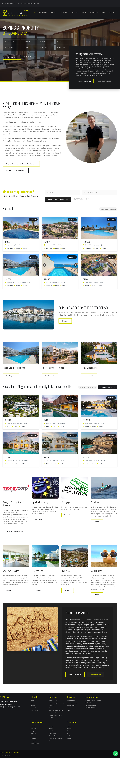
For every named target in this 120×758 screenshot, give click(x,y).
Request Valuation (84, 81)
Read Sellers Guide (104, 81)
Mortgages (64, 12)
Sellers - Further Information (15, 170)
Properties (43, 12)
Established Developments (56, 713)
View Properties (11, 376)
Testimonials (34, 708)
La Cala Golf (52, 726)
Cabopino (33, 731)
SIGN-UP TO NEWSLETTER (58, 199)
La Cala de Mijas (35, 743)
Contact (33, 705)
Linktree (69, 736)
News (103, 12)
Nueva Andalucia (53, 736)
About (111, 12)
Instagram (69, 726)
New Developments (54, 708)
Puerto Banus (52, 733)
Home (35, 12)
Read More (38, 519)
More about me (95, 675)
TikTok (69, 731)
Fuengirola (33, 740)
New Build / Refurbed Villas (56, 710)
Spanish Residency (90, 707)
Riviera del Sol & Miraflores (56, 738)
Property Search (53, 700)
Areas (84, 12)
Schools (51, 740)
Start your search (75, 675)
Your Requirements (72, 703)
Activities (33, 726)
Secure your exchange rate (14, 531)
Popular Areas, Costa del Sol (56, 703)
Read (97, 595)
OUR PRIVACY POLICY (81, 199)
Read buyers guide (30, 57)
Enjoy (97, 521)
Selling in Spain (71, 705)
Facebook (69, 728)
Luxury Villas (52, 705)
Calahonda (33, 733)
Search (12, 57)
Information (68, 515)
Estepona (33, 738)
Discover (65, 321)
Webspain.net (9, 755)
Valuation (69, 708)
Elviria (32, 736)
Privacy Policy (34, 710)
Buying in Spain (71, 700)
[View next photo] (36, 227)
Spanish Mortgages (90, 705)
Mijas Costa (52, 731)
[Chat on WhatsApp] (115, 753)
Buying (53, 12)
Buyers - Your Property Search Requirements (21, 164)
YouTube (69, 738)
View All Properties (106, 387)
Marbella (51, 728)
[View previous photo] (5, 227)
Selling (75, 12)
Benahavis (33, 728)
